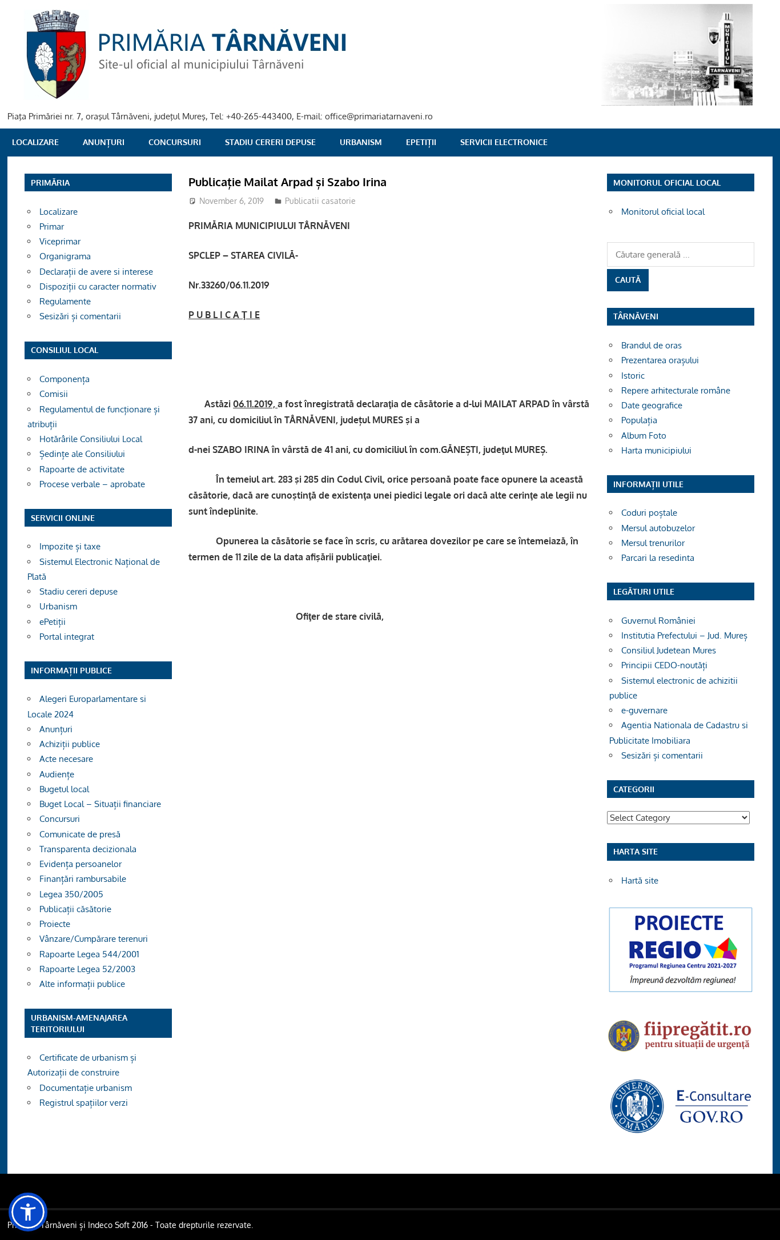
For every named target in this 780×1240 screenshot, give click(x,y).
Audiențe (56, 774)
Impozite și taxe (69, 546)
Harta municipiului (656, 450)
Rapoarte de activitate (81, 469)
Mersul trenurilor (653, 542)
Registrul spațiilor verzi (83, 1102)
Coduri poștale (649, 512)
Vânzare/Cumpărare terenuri (93, 938)
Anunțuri (103, 142)
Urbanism (361, 142)
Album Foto (643, 435)
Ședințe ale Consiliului (82, 453)
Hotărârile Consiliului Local (90, 439)
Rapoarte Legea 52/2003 (87, 969)
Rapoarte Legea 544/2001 (89, 954)
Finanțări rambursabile (82, 878)
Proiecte (54, 923)
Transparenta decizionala (87, 849)
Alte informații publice (82, 983)
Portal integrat (66, 636)
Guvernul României (658, 620)
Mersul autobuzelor (658, 528)
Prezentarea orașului (660, 360)
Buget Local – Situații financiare (100, 803)
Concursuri (174, 142)
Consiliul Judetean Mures (668, 650)
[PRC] (680, 991)
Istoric (633, 375)
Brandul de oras (651, 345)
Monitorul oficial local (663, 211)
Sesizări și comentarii (80, 316)
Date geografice (651, 405)
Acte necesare (66, 758)
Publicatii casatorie (320, 201)
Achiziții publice (69, 744)
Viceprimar (60, 241)
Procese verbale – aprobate (92, 484)
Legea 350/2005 (71, 894)
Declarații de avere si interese (96, 271)
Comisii (53, 393)
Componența (64, 379)
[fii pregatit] (680, 1053)
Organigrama (65, 256)
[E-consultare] (680, 1131)
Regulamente (65, 301)
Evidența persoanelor (80, 863)
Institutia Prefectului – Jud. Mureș (684, 635)
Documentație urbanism (85, 1087)
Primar (51, 226)
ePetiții (421, 142)
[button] (28, 1212)
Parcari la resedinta (657, 557)
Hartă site (639, 880)
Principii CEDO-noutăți (664, 665)
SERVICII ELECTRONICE (504, 142)
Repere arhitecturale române (675, 390)
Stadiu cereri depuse (270, 142)
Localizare (35, 142)
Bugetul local (64, 789)
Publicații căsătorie (75, 909)
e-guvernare (644, 710)
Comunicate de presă (79, 834)
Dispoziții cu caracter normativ (97, 286)
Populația (639, 420)
